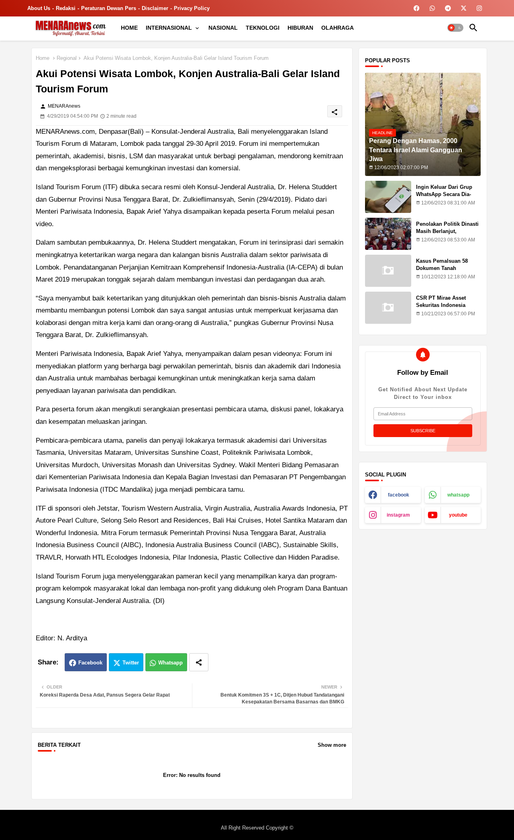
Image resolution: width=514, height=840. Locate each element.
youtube (458, 515)
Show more (332, 745)
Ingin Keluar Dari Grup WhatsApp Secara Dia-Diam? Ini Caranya (444, 194)
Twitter (130, 663)
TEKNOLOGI (262, 28)
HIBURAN (300, 28)
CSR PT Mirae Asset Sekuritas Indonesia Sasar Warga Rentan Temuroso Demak (441, 309)
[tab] (129, 27)
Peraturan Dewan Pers (108, 8)
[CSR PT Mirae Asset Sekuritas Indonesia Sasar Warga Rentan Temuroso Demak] (388, 308)
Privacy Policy (192, 8)
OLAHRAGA (337, 28)
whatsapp (458, 495)
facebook (398, 495)
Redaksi (65, 8)
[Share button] (198, 662)
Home (42, 58)
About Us (38, 8)
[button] (455, 28)
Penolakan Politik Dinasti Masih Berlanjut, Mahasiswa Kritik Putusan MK (448, 235)
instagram (398, 515)
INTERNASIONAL (169, 28)
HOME (129, 28)
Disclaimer (155, 8)
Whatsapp (170, 663)
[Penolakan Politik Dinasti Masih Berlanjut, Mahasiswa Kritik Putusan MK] (388, 234)
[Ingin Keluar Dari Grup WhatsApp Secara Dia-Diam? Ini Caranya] (388, 197)
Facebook (90, 663)
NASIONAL (223, 28)
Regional (67, 58)
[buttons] (417, 8)
